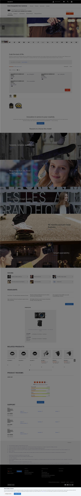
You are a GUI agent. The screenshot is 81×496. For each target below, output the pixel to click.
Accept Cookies (17, 493)
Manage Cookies (8, 493)
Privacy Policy (43, 491)
